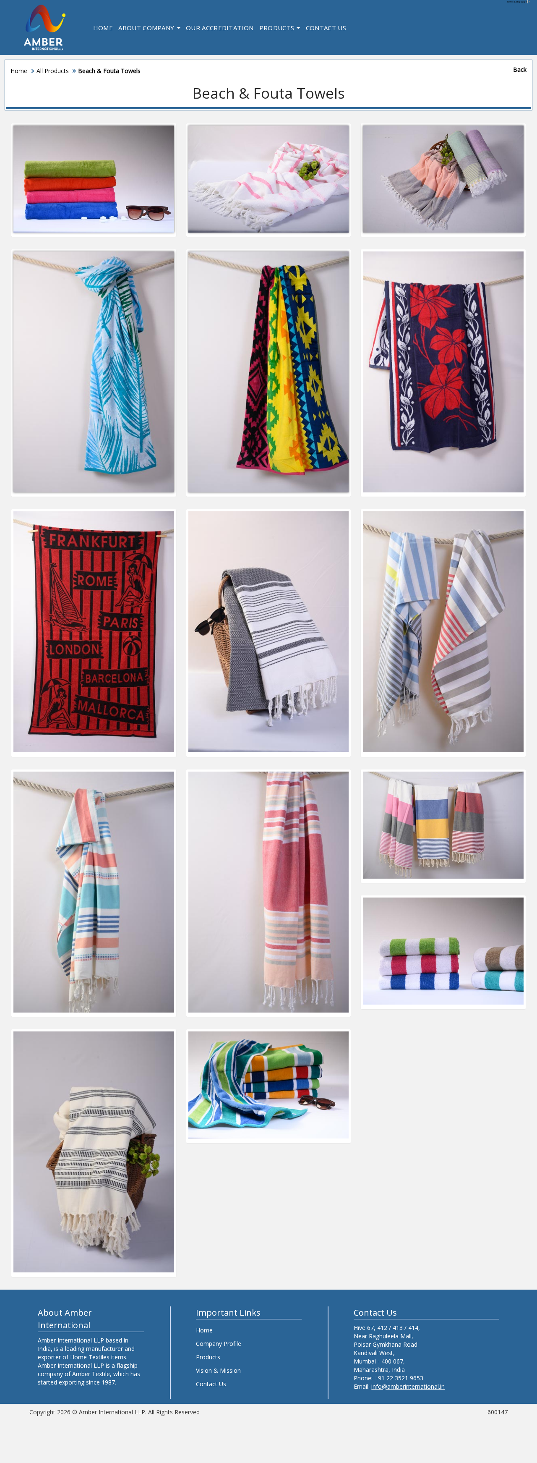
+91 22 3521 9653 (398, 1378)
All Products (52, 71)
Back (520, 69)
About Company (147, 28)
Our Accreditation (219, 28)
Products (277, 28)
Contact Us (326, 28)
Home (103, 28)
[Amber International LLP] (44, 27)
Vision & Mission (218, 1370)
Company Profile (218, 1344)
